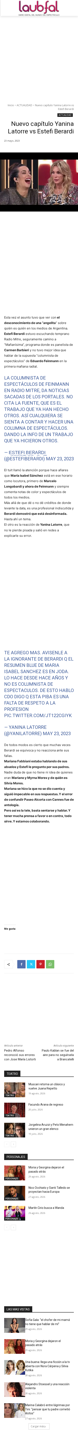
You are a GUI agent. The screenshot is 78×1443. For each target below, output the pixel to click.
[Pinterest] (40, 964)
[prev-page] (6, 1144)
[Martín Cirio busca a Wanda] (14, 1213)
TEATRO (9, 1095)
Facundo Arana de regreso (45, 1104)
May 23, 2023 (60, 458)
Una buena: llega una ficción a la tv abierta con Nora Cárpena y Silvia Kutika (47, 1366)
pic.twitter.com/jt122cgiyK (38, 715)
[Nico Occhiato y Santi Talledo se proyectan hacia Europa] (14, 1193)
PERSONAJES (11, 1178)
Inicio (11, 105)
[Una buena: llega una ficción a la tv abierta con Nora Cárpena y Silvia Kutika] (14, 1367)
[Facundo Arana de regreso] (14, 1110)
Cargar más (38, 1426)
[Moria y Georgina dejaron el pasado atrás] (14, 1173)
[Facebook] (21, 964)
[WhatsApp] (50, 964)
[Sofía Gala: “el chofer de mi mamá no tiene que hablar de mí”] (14, 1325)
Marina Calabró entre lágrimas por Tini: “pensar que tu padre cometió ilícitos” (47, 1409)
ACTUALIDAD (24, 105)
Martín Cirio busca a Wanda (46, 1207)
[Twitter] (31, 964)
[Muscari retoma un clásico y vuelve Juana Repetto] (14, 1089)
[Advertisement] (39, 57)
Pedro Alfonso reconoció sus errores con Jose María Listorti (20, 1055)
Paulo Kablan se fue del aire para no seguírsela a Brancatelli (58, 1055)
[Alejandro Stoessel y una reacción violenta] (14, 1389)
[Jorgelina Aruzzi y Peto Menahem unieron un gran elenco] (14, 1130)
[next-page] (13, 1144)
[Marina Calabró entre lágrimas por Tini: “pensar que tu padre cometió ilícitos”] (14, 1410)
